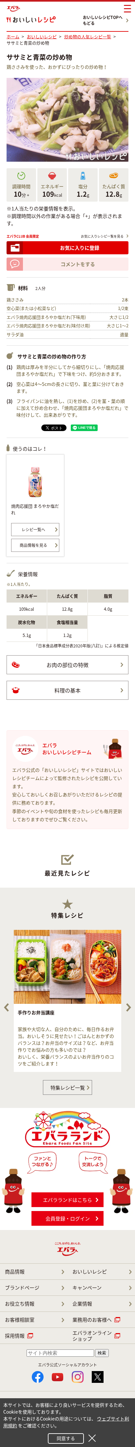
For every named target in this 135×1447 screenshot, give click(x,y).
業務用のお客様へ (92, 1319)
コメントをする (78, 264)
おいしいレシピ (89, 1271)
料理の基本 (67, 690)
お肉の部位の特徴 (67, 665)
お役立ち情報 (19, 1303)
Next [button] (128, 1007)
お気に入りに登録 (79, 247)
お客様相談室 (19, 1319)
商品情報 (15, 1271)
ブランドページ (22, 1287)
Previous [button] (6, 1007)
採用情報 (15, 1335)
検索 (102, 1352)
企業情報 (82, 1303)
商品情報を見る (33, 545)
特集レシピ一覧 (67, 1087)
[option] (67, 1001)
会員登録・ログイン (68, 1218)
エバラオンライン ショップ (92, 1335)
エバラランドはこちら (67, 1199)
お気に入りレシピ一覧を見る (102, 236)
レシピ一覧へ (33, 530)
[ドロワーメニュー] (127, 8)
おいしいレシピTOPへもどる (103, 20)
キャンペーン (87, 1287)
